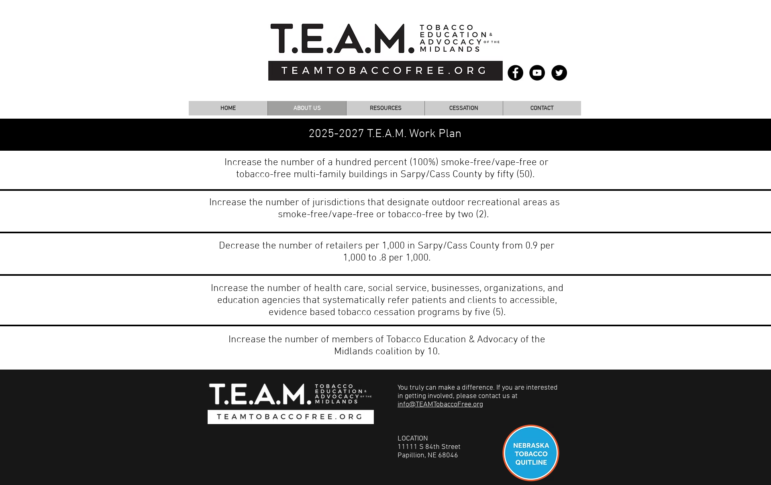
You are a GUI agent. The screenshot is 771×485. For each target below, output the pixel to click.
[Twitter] (559, 73)
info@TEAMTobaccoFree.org (440, 404)
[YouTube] (537, 73)
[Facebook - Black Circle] (515, 73)
